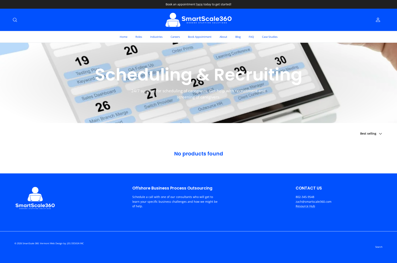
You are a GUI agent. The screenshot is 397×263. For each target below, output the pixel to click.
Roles (138, 37)
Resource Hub (305, 206)
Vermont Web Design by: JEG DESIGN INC (62, 243)
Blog (238, 37)
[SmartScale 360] (198, 20)
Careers (175, 37)
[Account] (377, 19)
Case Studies (269, 37)
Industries (156, 37)
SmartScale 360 (31, 243)
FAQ (251, 37)
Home (123, 37)
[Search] (14, 19)
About (223, 37)
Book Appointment (200, 37)
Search (379, 246)
